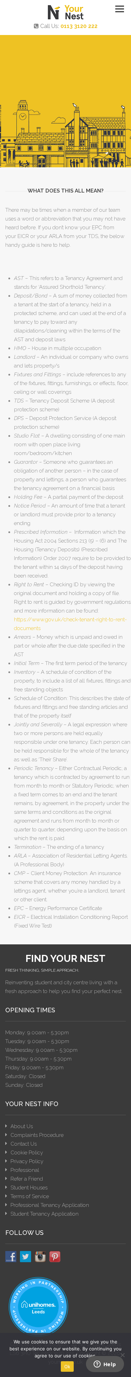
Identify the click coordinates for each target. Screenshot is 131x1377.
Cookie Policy (26, 1152)
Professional (24, 1170)
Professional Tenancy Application (49, 1205)
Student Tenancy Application (44, 1214)
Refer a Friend (26, 1179)
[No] (122, 1354)
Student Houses (29, 1187)
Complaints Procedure (37, 1135)
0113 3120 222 (78, 26)
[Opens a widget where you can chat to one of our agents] (105, 1364)
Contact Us (23, 1144)
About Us (21, 1126)
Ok (67, 1366)
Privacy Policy (26, 1161)
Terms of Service (29, 1196)
